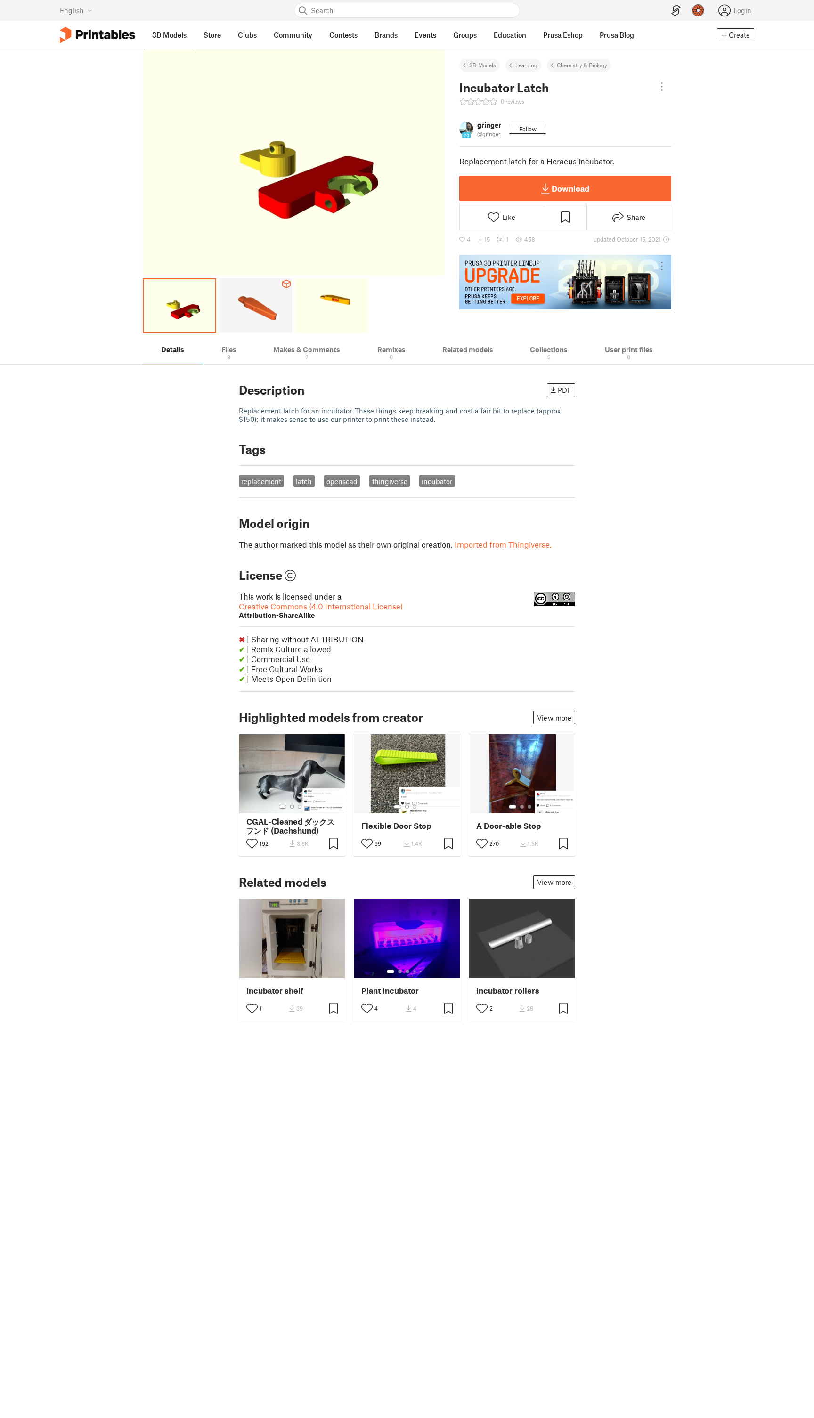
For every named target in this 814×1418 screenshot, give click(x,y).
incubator (437, 481)
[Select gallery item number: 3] (299, 807)
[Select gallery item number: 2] (292, 807)
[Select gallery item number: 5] (421, 971)
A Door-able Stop (508, 825)
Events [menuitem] (425, 35)
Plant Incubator (390, 990)
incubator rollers (507, 990)
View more (554, 717)
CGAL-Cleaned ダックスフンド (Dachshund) (290, 826)
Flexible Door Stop (396, 825)
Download (570, 188)
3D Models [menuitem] (169, 35)
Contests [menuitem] (343, 35)
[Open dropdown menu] (661, 86)
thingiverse (389, 481)
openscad (342, 481)
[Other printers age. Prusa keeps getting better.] (565, 282)
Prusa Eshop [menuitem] (563, 35)
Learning (526, 65)
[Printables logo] (97, 35)
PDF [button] (564, 390)
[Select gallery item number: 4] (415, 971)
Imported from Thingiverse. (503, 544)
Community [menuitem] (293, 35)
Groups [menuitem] (465, 35)
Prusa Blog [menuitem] (617, 35)
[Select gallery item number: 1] (282, 807)
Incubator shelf (274, 990)
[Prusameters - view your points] (698, 10)
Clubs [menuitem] (247, 35)
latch (304, 481)
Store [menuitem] (212, 35)
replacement (261, 481)
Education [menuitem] (510, 35)
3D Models (482, 65)
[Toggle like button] (252, 843)
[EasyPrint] (676, 10)
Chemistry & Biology (582, 65)
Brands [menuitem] (386, 35)
